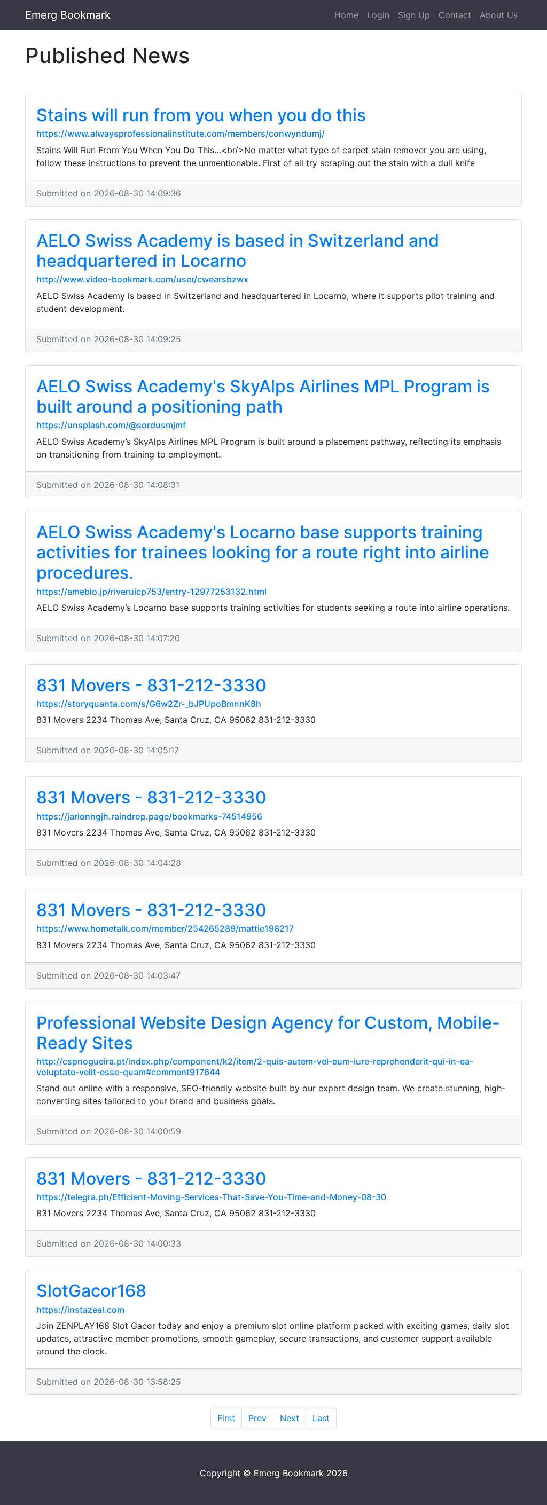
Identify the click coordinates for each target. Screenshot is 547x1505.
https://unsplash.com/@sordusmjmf (111, 425)
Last (321, 1418)
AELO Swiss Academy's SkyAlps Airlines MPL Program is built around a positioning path (263, 396)
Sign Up (414, 15)
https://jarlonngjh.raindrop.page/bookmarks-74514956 (149, 816)
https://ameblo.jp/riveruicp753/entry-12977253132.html (151, 591)
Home (346, 15)
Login (378, 15)
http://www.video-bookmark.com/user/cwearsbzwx (142, 279)
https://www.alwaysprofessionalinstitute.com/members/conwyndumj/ (180, 133)
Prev (257, 1418)
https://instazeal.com (80, 1309)
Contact (455, 15)
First (226, 1418)
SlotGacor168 (91, 1290)
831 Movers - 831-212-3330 (151, 685)
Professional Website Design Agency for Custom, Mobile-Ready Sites (268, 1032)
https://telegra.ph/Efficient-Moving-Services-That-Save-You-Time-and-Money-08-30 (211, 1197)
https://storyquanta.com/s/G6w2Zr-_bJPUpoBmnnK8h (148, 703)
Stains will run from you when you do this (201, 115)
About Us (499, 15)
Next (289, 1418)
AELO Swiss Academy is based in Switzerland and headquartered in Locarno (237, 250)
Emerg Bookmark (68, 15)
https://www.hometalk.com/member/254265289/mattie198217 (165, 928)
